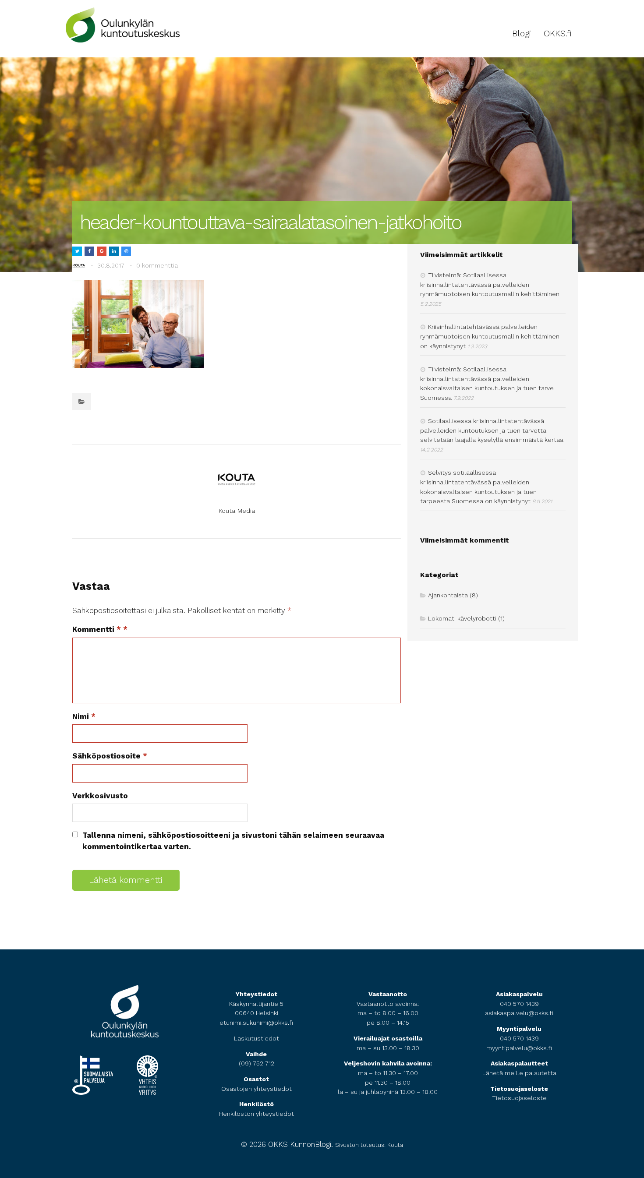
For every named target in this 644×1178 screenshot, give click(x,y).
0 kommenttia (157, 265)
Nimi (84, 716)
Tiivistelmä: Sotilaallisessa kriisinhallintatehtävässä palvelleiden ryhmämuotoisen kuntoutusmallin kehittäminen (489, 284)
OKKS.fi (558, 33)
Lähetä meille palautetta (519, 1072)
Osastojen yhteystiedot (256, 1088)
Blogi (521, 33)
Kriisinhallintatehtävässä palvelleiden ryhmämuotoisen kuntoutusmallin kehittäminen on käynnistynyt (489, 336)
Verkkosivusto (100, 795)
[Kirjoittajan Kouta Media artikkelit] (78, 265)
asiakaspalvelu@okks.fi (519, 1012)
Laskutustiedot (256, 1038)
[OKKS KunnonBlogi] (123, 37)
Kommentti (96, 629)
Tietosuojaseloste (519, 1097)
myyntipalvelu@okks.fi (519, 1047)
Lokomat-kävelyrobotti (462, 618)
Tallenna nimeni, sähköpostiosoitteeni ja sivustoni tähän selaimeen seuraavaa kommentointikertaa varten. (233, 841)
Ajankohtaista (448, 595)
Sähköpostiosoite (109, 755)
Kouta (395, 1145)
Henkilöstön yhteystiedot (256, 1113)
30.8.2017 (110, 265)
